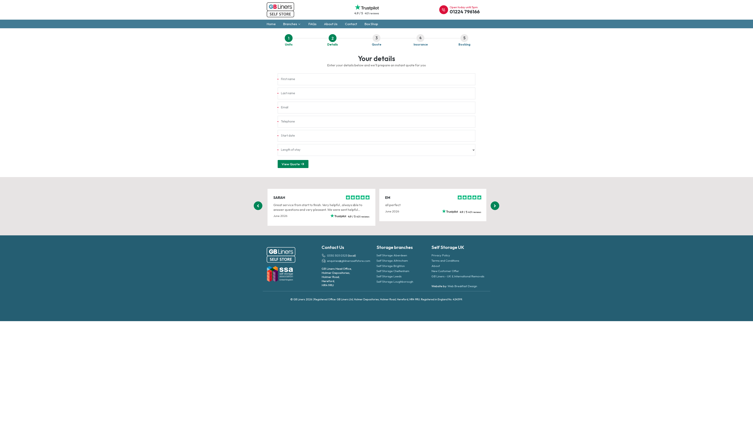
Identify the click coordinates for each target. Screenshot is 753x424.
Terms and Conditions (445, 260)
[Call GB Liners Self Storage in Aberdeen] (443, 9)
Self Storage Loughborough (394, 281)
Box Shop (371, 24)
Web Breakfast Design (462, 286)
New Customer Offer (445, 271)
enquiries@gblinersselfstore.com (348, 261)
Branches (290, 24)
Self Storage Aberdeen (391, 255)
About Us (330, 24)
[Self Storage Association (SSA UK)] (294, 274)
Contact (351, 24)
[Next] (495, 205)
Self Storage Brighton (390, 266)
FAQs (312, 24)
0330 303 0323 (337, 255)
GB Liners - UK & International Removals (457, 276)
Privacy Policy (440, 255)
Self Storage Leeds (389, 276)
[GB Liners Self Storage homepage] (294, 255)
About (435, 266)
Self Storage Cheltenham (392, 271)
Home (271, 24)
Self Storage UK (447, 247)
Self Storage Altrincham (392, 260)
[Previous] (258, 205)
